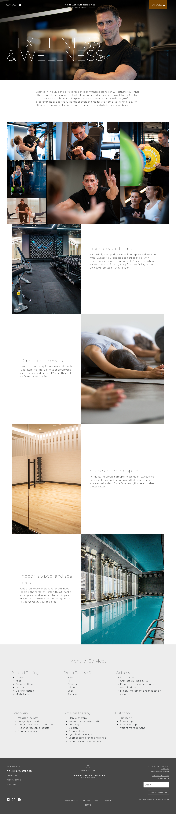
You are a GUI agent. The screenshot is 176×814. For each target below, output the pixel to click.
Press (97, 800)
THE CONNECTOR (14, 780)
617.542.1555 (165, 769)
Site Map (86, 800)
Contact (11, 5)
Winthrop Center (15, 767)
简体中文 (108, 800)
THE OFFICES (12, 775)
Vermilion (11, 784)
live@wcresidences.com (160, 771)
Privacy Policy (71, 800)
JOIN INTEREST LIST (158, 793)
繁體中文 (88, 805)
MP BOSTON (148, 799)
